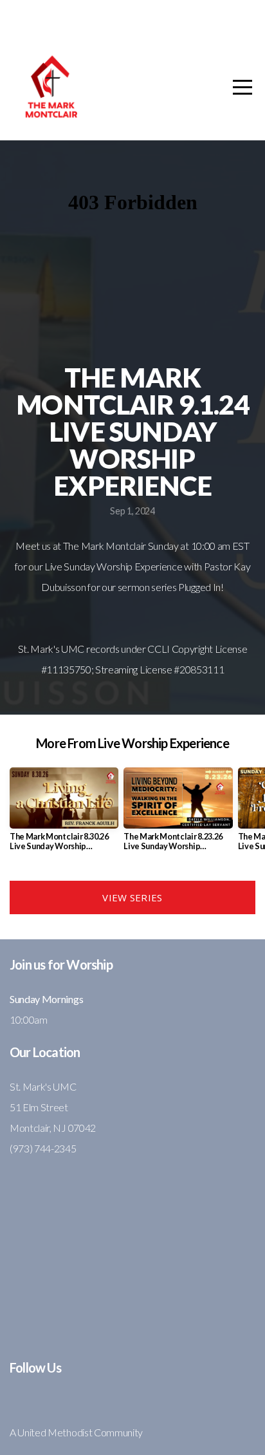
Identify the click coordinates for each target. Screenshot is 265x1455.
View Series (132, 897)
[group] (64, 814)
